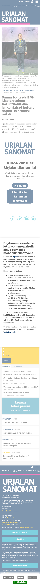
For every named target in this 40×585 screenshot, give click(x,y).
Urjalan (15, 257)
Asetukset (32, 577)
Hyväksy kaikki (20, 582)
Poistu (20, 577)
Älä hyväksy (8, 577)
